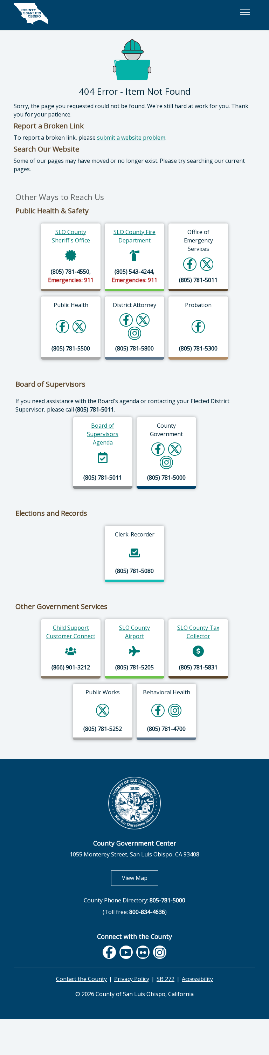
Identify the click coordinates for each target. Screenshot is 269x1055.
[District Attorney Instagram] (134, 333)
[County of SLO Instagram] (166, 462)
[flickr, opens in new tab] (143, 952)
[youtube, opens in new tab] (126, 952)
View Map (140, 878)
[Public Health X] (79, 326)
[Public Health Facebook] (62, 326)
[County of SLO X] (175, 448)
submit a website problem (131, 137)
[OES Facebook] (190, 264)
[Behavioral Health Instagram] (175, 710)
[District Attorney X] (143, 319)
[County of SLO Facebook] (158, 448)
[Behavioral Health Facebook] (158, 710)
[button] (245, 12)
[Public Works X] (103, 710)
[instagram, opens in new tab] (160, 952)
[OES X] (207, 264)
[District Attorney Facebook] (126, 319)
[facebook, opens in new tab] (109, 952)
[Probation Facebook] (198, 326)
